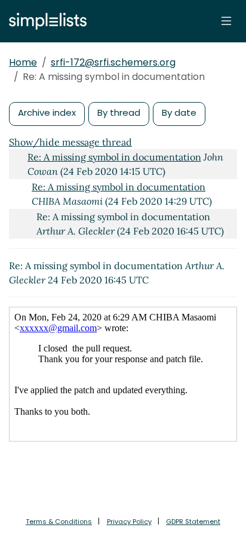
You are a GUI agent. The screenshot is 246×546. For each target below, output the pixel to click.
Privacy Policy (129, 521)
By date (179, 112)
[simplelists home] (45, 21)
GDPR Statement (193, 521)
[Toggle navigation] (226, 21)
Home (23, 62)
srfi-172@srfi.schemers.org (113, 62)
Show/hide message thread (70, 142)
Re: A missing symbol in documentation (114, 157)
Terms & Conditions (59, 521)
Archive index (47, 112)
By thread (118, 112)
